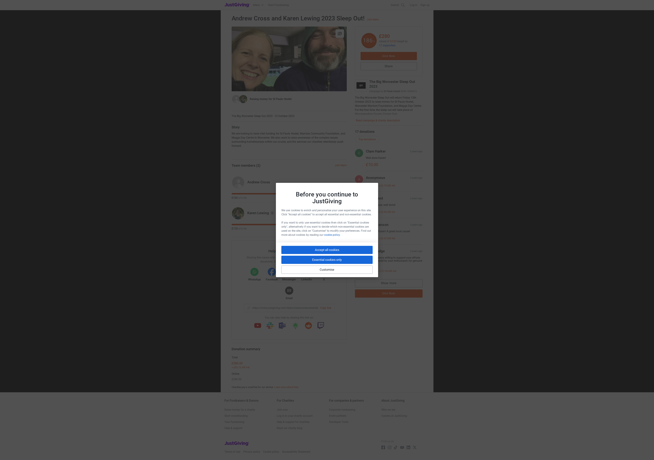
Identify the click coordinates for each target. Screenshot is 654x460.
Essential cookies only (327, 259)
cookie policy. (332, 234)
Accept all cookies (327, 250)
